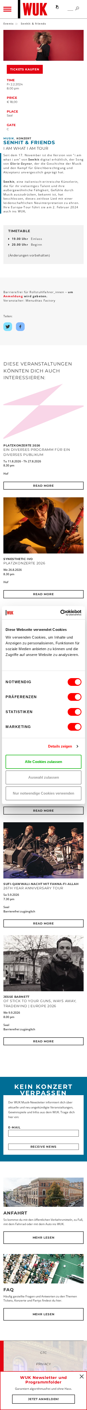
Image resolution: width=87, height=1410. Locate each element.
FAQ (8, 1289)
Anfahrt (15, 1213)
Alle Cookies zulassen (43, 762)
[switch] (74, 697)
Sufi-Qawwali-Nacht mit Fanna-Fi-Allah (41, 884)
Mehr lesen (44, 1237)
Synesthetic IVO (18, 559)
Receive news (43, 1146)
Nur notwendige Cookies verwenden (43, 793)
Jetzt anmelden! (43, 1399)
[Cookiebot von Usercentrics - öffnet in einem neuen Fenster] (61, 613)
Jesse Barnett (16, 996)
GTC (43, 1353)
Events (8, 23)
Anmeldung (13, 296)
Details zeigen (60, 746)
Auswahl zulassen (43, 777)
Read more (43, 485)
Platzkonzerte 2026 (21, 445)
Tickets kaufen (24, 69)
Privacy (43, 1364)
